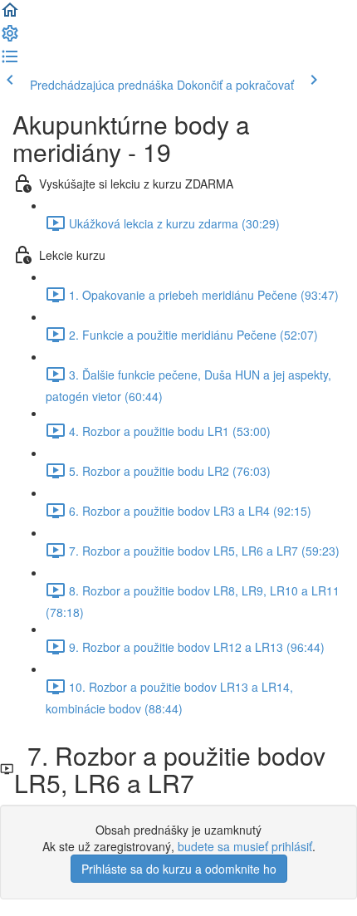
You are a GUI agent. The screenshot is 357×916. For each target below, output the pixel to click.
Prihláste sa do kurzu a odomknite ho (178, 868)
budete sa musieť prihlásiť (245, 846)
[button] (10, 15)
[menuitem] (10, 38)
